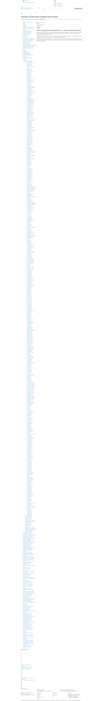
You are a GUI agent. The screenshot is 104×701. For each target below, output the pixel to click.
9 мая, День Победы (26, 580)
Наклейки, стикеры (26, 42)
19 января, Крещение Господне (28, 546)
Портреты (55, 13)
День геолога (25, 569)
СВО (69, 13)
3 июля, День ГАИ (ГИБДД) (28, 601)
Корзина (53, 694)
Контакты (26, 0)
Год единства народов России (28, 27)
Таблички (64, 13)
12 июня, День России (27, 588)
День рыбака (25, 604)
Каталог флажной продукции (28, 38)
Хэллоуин (24, 631)
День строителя (26, 608)
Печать (24, 49)
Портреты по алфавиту (29, 62)
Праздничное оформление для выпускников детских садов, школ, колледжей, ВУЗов (29, 599)
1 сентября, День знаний (27, 615)
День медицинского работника (28, 592)
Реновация (25, 51)
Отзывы (38, 697)
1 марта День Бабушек (27, 563)
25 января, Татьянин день (27, 549)
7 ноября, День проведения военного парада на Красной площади (28, 636)
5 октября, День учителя (27, 625)
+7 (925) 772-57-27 (59, 3)
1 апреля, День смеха (27, 568)
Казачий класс (25, 36)
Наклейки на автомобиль (27, 41)
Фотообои (25, 56)
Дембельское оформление (28, 562)
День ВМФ (25, 605)
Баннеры (24, 24)
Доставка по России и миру (30, 2)
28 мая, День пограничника (28, 583)
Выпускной (25, 26)
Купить (38, 27)
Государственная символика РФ (28, 28)
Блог (53, 696)
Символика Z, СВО (26, 53)
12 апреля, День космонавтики (28, 570)
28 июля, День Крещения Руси (28, 606)
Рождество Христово (26, 545)
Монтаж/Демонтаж (40, 696)
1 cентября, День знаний (38, 13)
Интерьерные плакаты (27, 33)
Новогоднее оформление (27, 57)
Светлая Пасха (25, 571)
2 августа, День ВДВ (26, 607)
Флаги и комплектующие (48, 13)
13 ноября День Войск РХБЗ (28, 642)
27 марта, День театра (27, 567)
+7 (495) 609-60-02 (59, 4)
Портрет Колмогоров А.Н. (41, 24)
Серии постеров (26, 52)
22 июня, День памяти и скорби (28, 591)
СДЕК (72, 13)
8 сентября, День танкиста (27, 624)
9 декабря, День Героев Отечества (29, 537)
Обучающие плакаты (26, 43)
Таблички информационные (28, 54)
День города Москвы (26, 620)
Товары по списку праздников (27, 13)
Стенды (60, 13)
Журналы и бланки (26, 30)
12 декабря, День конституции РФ (29, 542)
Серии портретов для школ (30, 529)
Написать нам (54, 695)
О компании (39, 694)
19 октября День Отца (27, 626)
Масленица (25, 564)
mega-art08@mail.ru (59, 6)
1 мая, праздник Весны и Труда (28, 577)
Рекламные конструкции (79, 13)
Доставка (38, 695)
